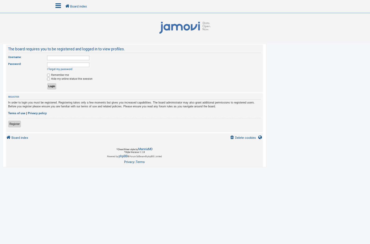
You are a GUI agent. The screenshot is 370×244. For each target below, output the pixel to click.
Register (14, 124)
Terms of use (16, 113)
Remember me (60, 74)
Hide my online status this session (71, 78)
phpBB (123, 156)
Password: (14, 64)
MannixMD (145, 149)
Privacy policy (37, 113)
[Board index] (185, 28)
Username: (14, 57)
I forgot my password (59, 69)
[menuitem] (243, 138)
